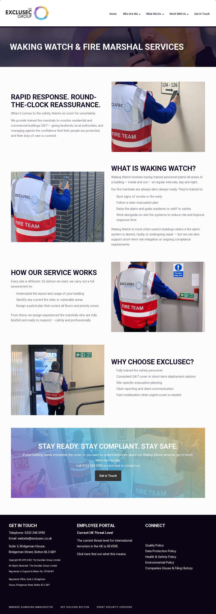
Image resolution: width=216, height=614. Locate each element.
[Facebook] (150, 534)
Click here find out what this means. (101, 554)
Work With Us (178, 14)
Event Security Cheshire (114, 607)
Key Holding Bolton (75, 607)
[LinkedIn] (160, 534)
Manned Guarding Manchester (31, 607)
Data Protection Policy (160, 551)
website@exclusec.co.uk (35, 538)
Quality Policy (154, 545)
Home (113, 14)
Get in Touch (202, 14)
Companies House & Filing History (169, 568)
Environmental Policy (159, 562)
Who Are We (130, 14)
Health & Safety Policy (160, 557)
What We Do (153, 14)
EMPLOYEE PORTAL (96, 525)
